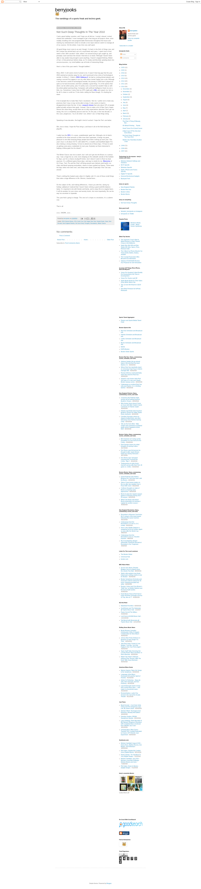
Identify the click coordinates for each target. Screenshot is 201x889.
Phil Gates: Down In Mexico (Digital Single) (129, 767)
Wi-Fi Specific (125, 165)
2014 (123, 75)
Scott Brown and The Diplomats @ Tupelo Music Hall (131, 609)
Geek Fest (80, 221)
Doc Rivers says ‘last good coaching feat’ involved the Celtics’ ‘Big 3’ (129, 459)
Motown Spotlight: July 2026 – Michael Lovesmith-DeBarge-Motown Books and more (130, 760)
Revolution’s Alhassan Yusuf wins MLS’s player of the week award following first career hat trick (131, 516)
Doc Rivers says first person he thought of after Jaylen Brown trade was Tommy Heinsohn (130, 452)
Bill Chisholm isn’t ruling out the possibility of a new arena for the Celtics (131, 440)
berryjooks (65, 9)
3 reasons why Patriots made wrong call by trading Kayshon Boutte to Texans (130, 399)
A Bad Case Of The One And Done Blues (131, 131)
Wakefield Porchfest (127, 606)
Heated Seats (100, 221)
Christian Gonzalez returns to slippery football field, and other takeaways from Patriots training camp (131, 419)
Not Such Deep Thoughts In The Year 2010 (131, 136)
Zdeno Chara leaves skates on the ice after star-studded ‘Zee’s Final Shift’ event (131, 484)
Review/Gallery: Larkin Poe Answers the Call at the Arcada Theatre (130, 694)
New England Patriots (69, 223)
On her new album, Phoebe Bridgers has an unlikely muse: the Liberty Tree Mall (130, 569)
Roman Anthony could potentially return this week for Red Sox (131, 373)
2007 (123, 151)
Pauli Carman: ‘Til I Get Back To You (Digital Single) (131, 755)
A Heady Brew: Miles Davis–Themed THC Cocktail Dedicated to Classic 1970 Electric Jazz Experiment (131, 732)
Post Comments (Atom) (72, 243)
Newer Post (60, 240)
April (124, 110)
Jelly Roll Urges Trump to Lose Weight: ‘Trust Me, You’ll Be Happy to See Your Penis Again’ (131, 645)
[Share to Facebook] (92, 218)
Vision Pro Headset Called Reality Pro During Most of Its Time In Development (131, 274)
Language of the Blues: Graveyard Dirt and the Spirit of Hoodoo (130, 676)
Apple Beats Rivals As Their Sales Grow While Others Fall (131, 281)
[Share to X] (90, 218)
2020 (123, 70)
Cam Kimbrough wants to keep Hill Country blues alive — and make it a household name (130, 687)
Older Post (110, 240)
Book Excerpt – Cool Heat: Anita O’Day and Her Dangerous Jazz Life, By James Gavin (131, 706)
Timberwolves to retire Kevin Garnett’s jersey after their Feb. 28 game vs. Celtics (131, 465)
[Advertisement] (129, 304)
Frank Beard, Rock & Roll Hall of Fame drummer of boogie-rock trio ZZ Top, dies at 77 (131, 595)
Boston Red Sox (126, 189)
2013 (123, 78)
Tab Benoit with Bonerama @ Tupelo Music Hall (130, 621)
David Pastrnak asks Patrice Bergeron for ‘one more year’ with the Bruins (131, 478)
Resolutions (93, 223)
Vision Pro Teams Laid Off (129, 278)
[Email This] (85, 218)
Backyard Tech (125, 178)
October (125, 94)
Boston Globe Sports (127, 351)
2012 (123, 81)
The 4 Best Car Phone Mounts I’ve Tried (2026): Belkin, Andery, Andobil (131, 252)
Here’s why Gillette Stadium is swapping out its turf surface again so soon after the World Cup (131, 529)
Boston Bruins (69, 221)
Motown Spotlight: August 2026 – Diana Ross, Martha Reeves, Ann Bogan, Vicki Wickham (131, 744)
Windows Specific (126, 167)
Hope (106, 221)
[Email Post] (81, 218)
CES (75, 221)
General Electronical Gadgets (130, 176)
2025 (123, 67)
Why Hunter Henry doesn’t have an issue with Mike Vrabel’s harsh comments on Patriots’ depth (131, 405)
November (126, 91)
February (126, 116)
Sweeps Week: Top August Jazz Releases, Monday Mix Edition (131, 711)
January (125, 119)
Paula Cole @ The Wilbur (129, 612)
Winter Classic (102, 223)
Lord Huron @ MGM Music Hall (131, 616)
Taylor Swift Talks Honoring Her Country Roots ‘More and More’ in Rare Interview (131, 652)
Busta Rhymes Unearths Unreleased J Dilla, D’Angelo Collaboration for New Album (130, 632)
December (126, 89)
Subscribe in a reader (126, 46)
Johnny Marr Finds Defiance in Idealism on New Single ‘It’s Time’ (130, 639)
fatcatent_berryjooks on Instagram (131, 211)
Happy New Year (91, 221)
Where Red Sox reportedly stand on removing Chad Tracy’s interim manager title (131, 368)
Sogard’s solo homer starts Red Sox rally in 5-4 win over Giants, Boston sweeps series (131, 380)
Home (86, 240)
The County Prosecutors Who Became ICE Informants (130, 257)
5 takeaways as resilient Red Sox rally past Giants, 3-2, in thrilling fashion (131, 386)
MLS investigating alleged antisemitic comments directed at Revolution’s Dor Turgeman (131, 542)
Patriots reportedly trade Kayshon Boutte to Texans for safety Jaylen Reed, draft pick (131, 412)
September (126, 97)
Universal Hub (125, 557)
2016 (123, 73)
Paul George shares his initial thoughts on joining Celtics (130, 445)
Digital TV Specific (126, 174)
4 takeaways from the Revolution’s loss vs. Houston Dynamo (130, 536)
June (124, 105)
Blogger (109, 883)
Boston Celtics (125, 192)
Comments (125, 58)
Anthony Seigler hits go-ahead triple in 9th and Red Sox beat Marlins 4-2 (130, 363)
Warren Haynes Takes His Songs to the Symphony (131, 671)
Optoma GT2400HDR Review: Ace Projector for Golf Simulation (131, 261)
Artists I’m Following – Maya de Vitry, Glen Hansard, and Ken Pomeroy (130, 681)
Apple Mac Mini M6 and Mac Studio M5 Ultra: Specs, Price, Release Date (130, 247)
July (124, 102)
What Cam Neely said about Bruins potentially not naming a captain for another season (130, 501)
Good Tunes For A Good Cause (132, 128)
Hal (85, 221)
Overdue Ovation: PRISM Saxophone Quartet (129, 717)
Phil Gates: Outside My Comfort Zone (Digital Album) (131, 751)
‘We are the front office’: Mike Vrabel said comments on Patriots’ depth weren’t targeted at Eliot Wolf (131, 426)
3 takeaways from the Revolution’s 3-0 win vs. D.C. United (130, 523)
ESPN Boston (125, 349)
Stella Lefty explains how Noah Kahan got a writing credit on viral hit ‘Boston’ (131, 575)
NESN (123, 347)
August (125, 100)
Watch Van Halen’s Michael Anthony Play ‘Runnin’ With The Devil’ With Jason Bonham (131, 658)
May (124, 108)
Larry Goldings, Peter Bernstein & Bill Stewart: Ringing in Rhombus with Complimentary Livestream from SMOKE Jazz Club (131, 723)
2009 (123, 145)
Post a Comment (64, 235)
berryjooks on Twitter (127, 214)
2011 (123, 84)
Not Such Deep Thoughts (82, 223)
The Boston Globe (126, 554)
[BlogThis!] (88, 218)
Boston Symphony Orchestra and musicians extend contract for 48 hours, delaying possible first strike (131, 581)
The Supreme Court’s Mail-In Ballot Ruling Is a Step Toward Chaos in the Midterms (130, 241)
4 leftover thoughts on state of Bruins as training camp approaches (130, 489)
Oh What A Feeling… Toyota (131, 125)
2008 (123, 148)
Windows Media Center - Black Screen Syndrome (136, 224)
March (125, 113)
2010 (63, 221)
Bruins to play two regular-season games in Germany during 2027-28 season (131, 495)
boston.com (124, 559)
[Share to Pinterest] (94, 218)
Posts (124, 54)
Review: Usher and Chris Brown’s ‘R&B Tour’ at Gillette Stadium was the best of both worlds (131, 588)
